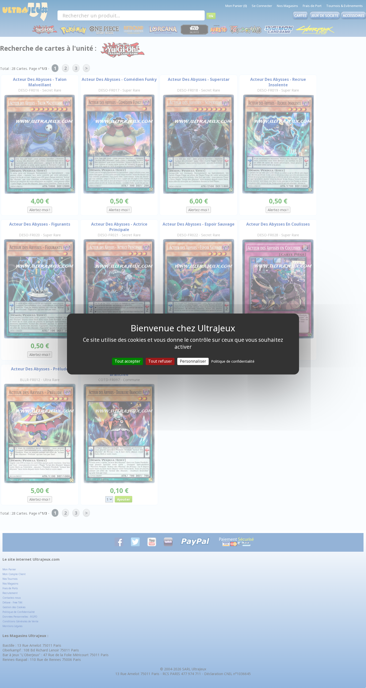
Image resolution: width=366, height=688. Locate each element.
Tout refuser (160, 361)
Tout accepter (127, 361)
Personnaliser (193, 361)
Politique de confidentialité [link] (232, 361)
